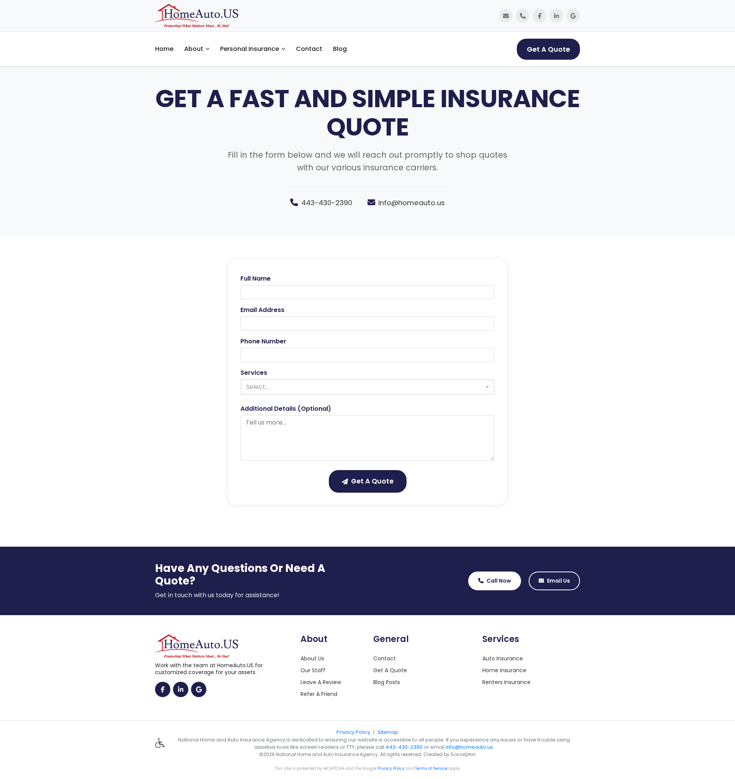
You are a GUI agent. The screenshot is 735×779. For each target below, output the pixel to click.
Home (164, 48)
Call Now (499, 581)
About (193, 48)
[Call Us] (522, 16)
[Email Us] (506, 16)
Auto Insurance (502, 658)
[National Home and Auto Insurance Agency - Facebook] (539, 16)
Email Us (558, 581)
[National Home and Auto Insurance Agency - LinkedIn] (556, 16)
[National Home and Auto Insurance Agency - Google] (573, 16)
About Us (312, 658)
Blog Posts (386, 682)
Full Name (255, 278)
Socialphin (463, 754)
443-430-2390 (326, 202)
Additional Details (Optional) (285, 408)
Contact (309, 48)
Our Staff (313, 670)
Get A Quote (548, 49)
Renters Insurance (506, 682)
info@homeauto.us (411, 202)
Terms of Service (431, 768)
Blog (340, 48)
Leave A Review (321, 682)
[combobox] (367, 387)
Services (253, 372)
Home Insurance (504, 670)
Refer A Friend (319, 694)
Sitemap (388, 732)
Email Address (262, 309)
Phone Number (263, 341)
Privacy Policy (353, 732)
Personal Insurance (249, 48)
